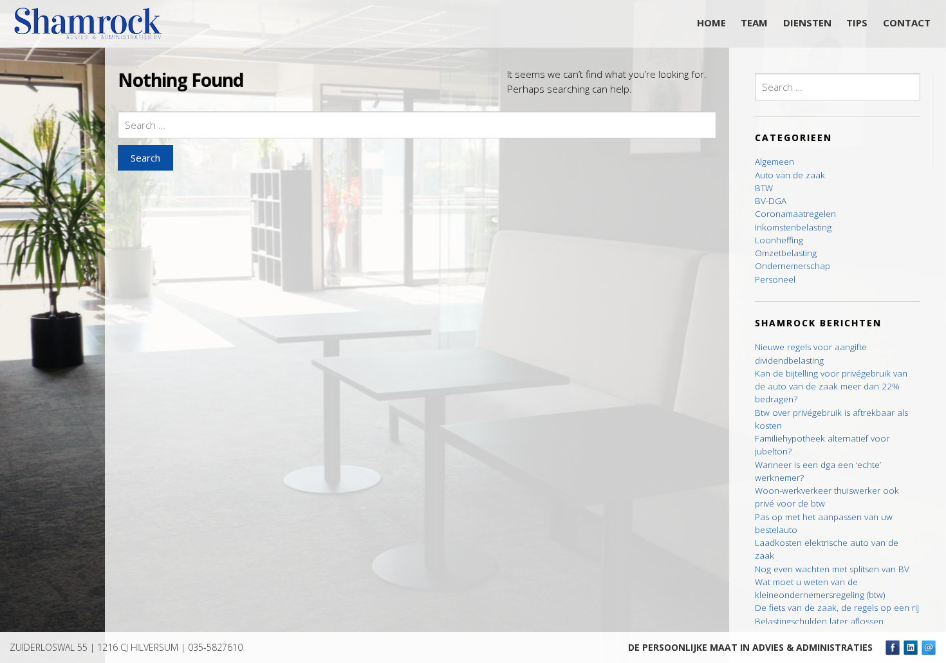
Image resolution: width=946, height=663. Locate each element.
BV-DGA (770, 201)
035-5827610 (215, 647)
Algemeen (774, 161)
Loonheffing (779, 240)
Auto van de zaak (790, 175)
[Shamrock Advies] (93, 27)
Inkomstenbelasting (793, 227)
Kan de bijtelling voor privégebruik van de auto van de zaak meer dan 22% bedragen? (831, 387)
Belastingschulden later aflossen (819, 621)
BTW (764, 188)
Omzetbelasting (786, 253)
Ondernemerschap (792, 266)
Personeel (775, 279)
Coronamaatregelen (795, 213)
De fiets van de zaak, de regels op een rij (837, 607)
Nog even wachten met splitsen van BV (832, 569)
